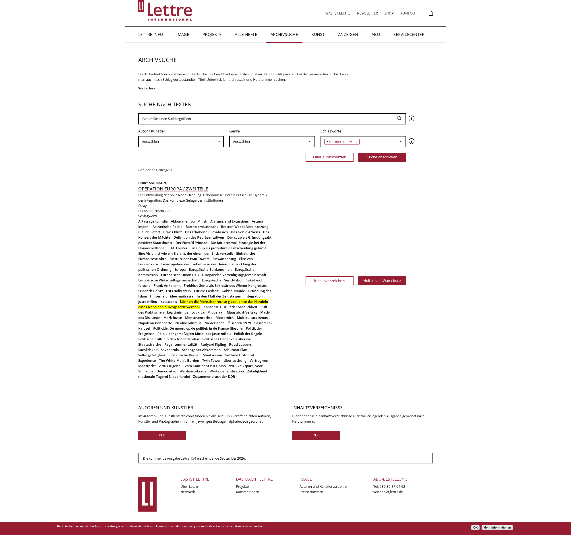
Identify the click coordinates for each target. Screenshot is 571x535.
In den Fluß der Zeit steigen (219, 296)
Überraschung (235, 360)
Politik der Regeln (248, 333)
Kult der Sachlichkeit (240, 307)
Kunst (318, 34)
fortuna (144, 285)
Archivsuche (284, 34)
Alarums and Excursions (229, 221)
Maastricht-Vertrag (242, 312)
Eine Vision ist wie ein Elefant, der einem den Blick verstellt (185, 253)
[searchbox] (172, 141)
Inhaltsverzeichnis (329, 280)
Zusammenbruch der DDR (214, 376)
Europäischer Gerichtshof (222, 280)
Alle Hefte (246, 34)
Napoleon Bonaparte (155, 323)
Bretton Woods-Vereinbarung (244, 226)
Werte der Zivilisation (227, 371)
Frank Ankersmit (167, 285)
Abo (376, 34)
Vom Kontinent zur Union (205, 366)
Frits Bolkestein (178, 291)
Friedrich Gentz (150, 291)
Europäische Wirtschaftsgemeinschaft (168, 280)
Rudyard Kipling (213, 344)
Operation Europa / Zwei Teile (173, 189)
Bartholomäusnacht (202, 226)
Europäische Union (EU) (180, 275)
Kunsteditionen (247, 492)
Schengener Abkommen (201, 349)
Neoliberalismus (188, 323)
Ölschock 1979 (239, 323)
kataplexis (168, 301)
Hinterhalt (158, 296)
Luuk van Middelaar (207, 312)
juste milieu (147, 301)
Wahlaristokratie (193, 371)
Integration (253, 296)
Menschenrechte (199, 317)
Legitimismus (177, 312)
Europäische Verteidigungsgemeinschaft (234, 275)
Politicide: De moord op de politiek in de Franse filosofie (198, 328)
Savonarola (170, 349)
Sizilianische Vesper (184, 355)
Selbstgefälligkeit (152, 355)
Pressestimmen (311, 492)
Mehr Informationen (497, 527)
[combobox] (181, 141)
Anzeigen (348, 34)
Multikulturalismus (252, 317)
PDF (162, 435)
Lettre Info (150, 34)
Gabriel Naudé (233, 291)
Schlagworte (331, 131)
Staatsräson (212, 355)
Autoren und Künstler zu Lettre (323, 486)
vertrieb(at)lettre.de (388, 492)
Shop (389, 13)
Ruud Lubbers (240, 344)
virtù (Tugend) (170, 366)
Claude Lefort (149, 232)
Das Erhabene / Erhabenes (206, 232)
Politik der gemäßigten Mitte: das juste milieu (194, 333)
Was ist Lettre (337, 13)
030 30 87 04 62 (392, 486)
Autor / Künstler (151, 131)
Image (182, 34)
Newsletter (367, 13)
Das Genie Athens (245, 232)
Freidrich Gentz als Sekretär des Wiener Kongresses (225, 285)
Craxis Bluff (172, 232)
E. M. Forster (177, 248)
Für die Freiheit (206, 291)
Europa (180, 269)
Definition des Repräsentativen (199, 237)
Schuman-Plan (235, 349)
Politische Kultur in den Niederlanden (168, 339)
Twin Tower (211, 360)
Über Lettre (189, 486)
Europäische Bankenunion (210, 269)
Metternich (225, 317)
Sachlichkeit (148, 349)
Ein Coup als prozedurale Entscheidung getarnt (228, 248)
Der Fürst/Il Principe (192, 242)
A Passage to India (153, 221)
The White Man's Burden (179, 360)
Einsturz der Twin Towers (189, 258)
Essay (142, 205)
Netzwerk (187, 492)
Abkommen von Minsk (189, 221)
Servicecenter (408, 34)
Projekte (212, 34)
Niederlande (215, 323)
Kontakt (408, 13)
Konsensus (212, 307)
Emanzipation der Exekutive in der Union (194, 264)
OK (475, 527)
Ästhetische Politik (167, 226)
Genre (234, 131)
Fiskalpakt (254, 280)
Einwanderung (224, 258)
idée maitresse (182, 296)
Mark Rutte (172, 317)
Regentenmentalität (180, 344)
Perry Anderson (152, 183)
